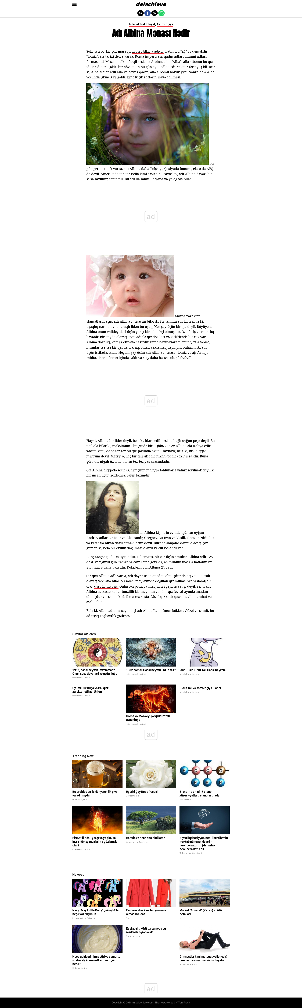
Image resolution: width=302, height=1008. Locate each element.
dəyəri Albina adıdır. (148, 51)
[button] (74, 4)
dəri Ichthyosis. (106, 586)
